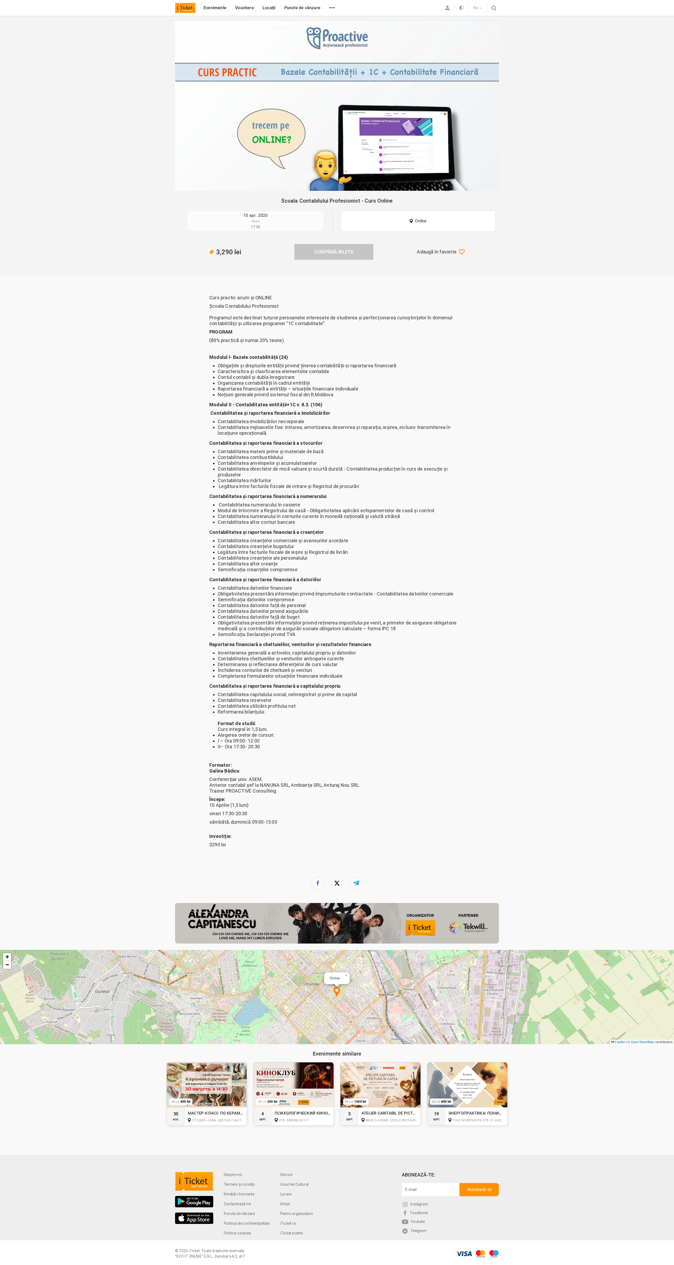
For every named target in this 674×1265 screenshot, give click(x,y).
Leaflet (619, 1041)
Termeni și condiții (239, 1184)
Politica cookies (237, 1233)
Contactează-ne (237, 1204)
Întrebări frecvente (239, 1194)
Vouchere (244, 7)
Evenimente (215, 7)
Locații (268, 7)
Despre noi (233, 1175)
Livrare (285, 1194)
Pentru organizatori (296, 1214)
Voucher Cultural (294, 1184)
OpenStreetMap (643, 1041)
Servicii (286, 1175)
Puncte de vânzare (302, 7)
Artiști (285, 1204)
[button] (337, 992)
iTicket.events (291, 1233)
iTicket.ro (288, 1223)
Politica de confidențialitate (247, 1223)
